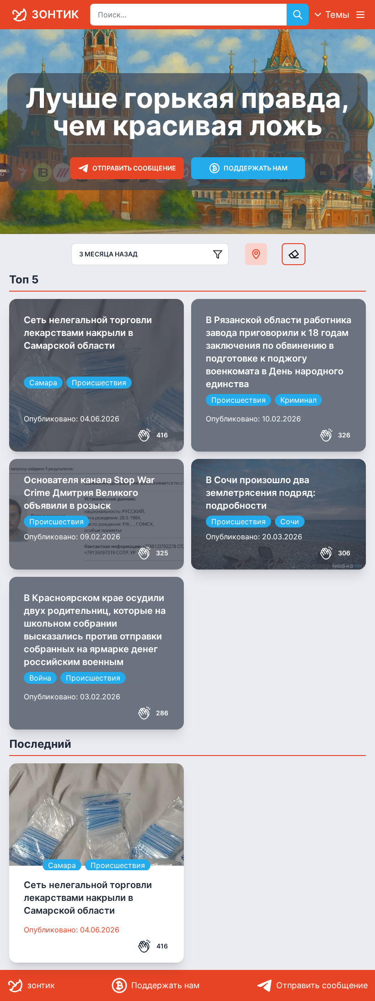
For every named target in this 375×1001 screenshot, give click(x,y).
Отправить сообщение (134, 168)
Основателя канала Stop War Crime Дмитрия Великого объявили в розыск (89, 492)
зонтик (55, 14)
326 (344, 435)
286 (162, 713)
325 (162, 553)
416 (162, 435)
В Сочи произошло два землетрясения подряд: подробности (261, 492)
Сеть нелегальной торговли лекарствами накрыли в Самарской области (88, 332)
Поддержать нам (256, 168)
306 (344, 553)
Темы (337, 14)
